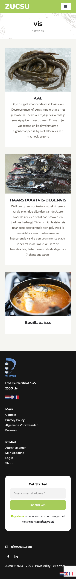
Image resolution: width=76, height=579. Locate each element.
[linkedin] (16, 557)
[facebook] (8, 557)
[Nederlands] (7, 397)
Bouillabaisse (38, 291)
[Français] (16, 397)
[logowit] (17, 5)
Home (35, 30)
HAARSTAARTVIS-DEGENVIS (38, 170)
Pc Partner (58, 566)
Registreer (17, 516)
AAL (38, 66)
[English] (12, 397)
